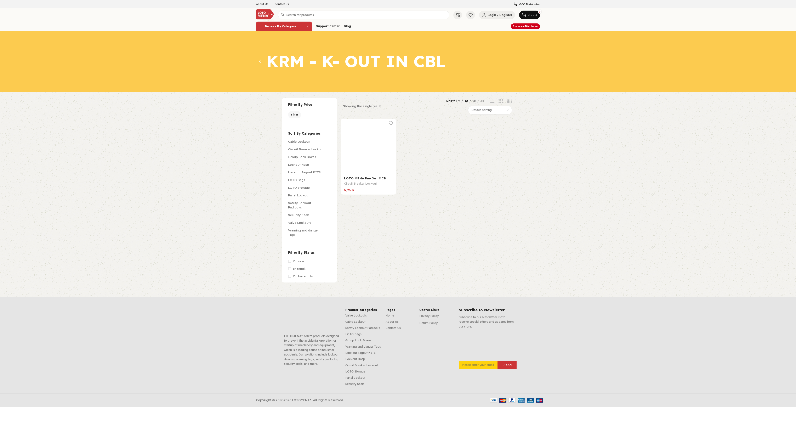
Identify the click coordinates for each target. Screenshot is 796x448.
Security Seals (298, 215)
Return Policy (428, 323)
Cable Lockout (299, 142)
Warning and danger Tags (303, 232)
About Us (392, 322)
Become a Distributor (525, 26)
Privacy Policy (429, 316)
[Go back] (261, 61)
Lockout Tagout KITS (304, 172)
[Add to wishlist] (391, 123)
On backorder (303, 276)
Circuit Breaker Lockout (306, 149)
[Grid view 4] (509, 101)
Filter (294, 114)
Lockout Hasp (298, 165)
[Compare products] (457, 15)
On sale (298, 261)
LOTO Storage (299, 188)
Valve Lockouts (299, 223)
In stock (299, 269)
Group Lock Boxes (302, 157)
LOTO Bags (296, 180)
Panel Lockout (298, 195)
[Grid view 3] (501, 101)
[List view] (492, 101)
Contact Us (393, 328)
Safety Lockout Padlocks (299, 205)
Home (390, 315)
